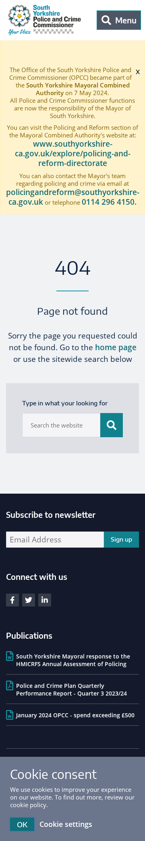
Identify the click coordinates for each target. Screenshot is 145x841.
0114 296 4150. (109, 202)
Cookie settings (65, 824)
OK (22, 824)
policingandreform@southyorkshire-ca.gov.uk (72, 197)
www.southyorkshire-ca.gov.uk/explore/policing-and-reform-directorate (72, 153)
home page (116, 347)
